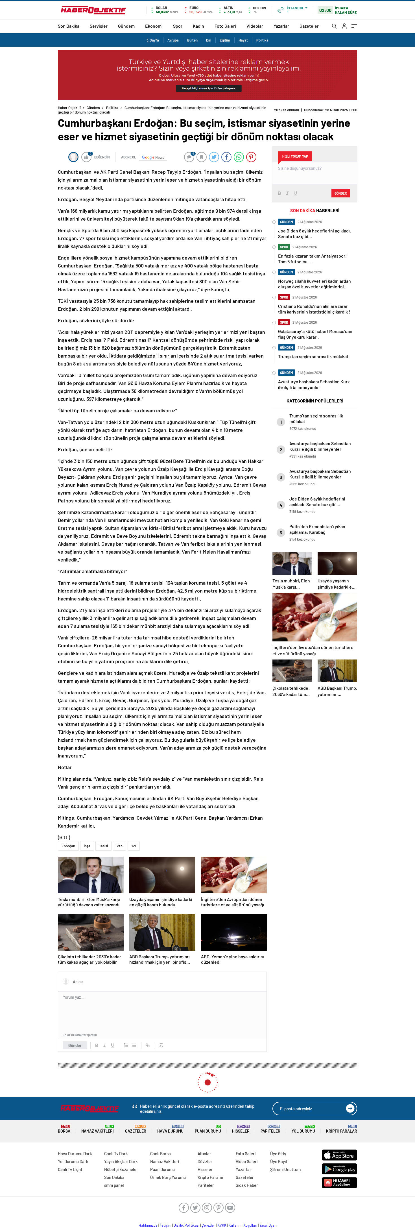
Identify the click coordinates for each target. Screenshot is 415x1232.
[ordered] (126, 1040)
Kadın (198, 26)
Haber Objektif (69, 107)
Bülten (192, 40)
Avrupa (173, 40)
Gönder (75, 1040)
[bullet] (134, 1040)
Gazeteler (309, 26)
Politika (262, 40)
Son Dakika (68, 26)
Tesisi (103, 841)
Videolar (254, 26)
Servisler (99, 26)
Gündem (126, 26)
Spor (177, 26)
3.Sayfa (153, 40)
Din (208, 40)
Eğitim (225, 40)
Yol (133, 841)
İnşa (87, 841)
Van (120, 841)
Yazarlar (281, 26)
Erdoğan (68, 841)
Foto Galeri (225, 26)
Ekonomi (154, 26)
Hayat (243, 40)
